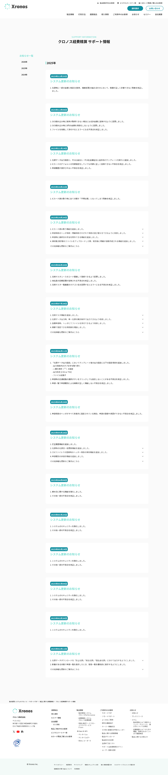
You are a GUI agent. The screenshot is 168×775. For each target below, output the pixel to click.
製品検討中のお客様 (107, 3)
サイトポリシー (59, 764)
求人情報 (56, 724)
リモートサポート (108, 716)
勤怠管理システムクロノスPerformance (87, 714)
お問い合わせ (154, 8)
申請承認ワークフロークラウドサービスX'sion (87, 725)
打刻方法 (82, 14)
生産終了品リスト (108, 743)
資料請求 (135, 8)
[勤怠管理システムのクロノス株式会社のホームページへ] (16, 6)
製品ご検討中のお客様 (59, 729)
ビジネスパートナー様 (128, 3)
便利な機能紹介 (107, 723)
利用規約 (77, 769)
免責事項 (69, 764)
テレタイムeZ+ (84, 737)
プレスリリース (137, 716)
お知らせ (135, 14)
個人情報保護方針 (106, 764)
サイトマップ (78, 764)
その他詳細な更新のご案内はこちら (64, 246)
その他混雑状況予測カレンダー (113, 730)
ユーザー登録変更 (109, 750)
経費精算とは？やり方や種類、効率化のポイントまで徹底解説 (142, 731)
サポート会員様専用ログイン (112, 747)
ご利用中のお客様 (120, 14)
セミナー (147, 14)
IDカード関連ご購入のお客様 (151, 3)
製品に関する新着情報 (46, 701)
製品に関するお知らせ (140, 737)
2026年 (24, 61)
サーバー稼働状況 (108, 726)
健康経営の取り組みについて (63, 769)
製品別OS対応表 (108, 740)
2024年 (24, 74)
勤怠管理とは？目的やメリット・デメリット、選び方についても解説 (142, 724)
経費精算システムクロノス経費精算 (85, 719)
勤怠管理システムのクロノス (18, 701)
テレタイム (83, 734)
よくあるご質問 (107, 720)
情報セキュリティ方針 (91, 764)
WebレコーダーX (85, 740)
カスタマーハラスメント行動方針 (124, 764)
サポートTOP (33, 701)
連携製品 (93, 14)
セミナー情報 (56, 718)
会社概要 (158, 14)
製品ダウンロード (108, 736)
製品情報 (70, 14)
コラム (134, 720)
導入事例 (105, 14)
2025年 (24, 68)
